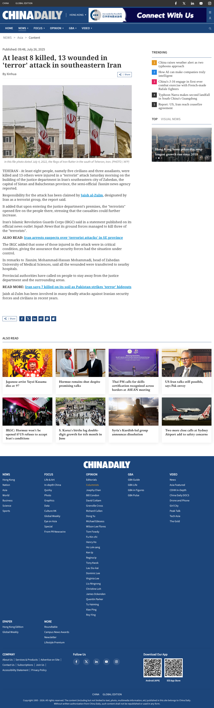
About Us (8, 660)
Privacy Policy (38, 670)
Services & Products (27, 660)
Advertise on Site (50, 660)
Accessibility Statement (15, 670)
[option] (181, 145)
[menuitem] (76, 15)
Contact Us (9, 665)
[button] (156, 158)
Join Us (40, 665)
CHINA (6, 3)
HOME (9, 28)
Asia (20, 37)
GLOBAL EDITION (24, 3)
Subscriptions (25, 665)
